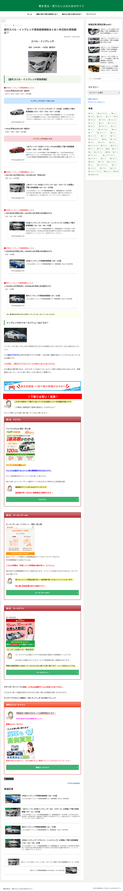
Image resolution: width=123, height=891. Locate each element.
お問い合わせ (93, 99)
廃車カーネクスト (42, 767)
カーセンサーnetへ (42, 592)
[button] (118, 78)
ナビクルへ (42, 499)
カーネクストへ (43, 672)
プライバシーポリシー (96, 102)
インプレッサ (9, 779)
